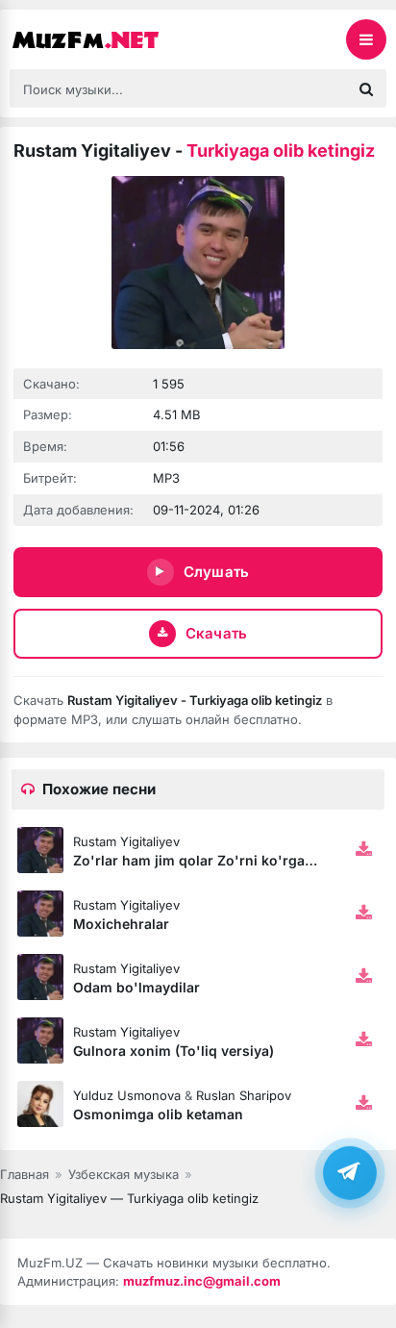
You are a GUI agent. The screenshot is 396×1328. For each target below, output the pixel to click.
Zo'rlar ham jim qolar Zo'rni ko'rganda (201, 860)
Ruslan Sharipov (243, 1095)
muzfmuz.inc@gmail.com (202, 1281)
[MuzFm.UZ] (106, 39)
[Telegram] (350, 1172)
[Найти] (366, 88)
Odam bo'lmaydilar (136, 987)
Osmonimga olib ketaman (158, 1114)
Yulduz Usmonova (127, 1095)
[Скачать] (363, 850)
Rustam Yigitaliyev (126, 841)
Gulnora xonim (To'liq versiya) (173, 1050)
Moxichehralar (121, 923)
